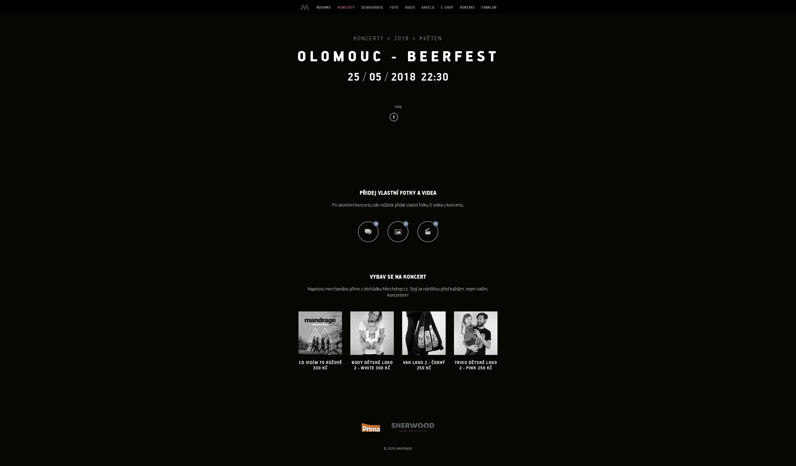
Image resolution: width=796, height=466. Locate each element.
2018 (401, 38)
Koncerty (346, 7)
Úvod (305, 7)
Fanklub (489, 7)
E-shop (447, 7)
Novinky (324, 7)
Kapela (428, 7)
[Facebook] (393, 117)
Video (410, 7)
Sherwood (412, 427)
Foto (394, 7)
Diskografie (372, 7)
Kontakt (467, 7)
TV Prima (371, 427)
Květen (431, 38)
